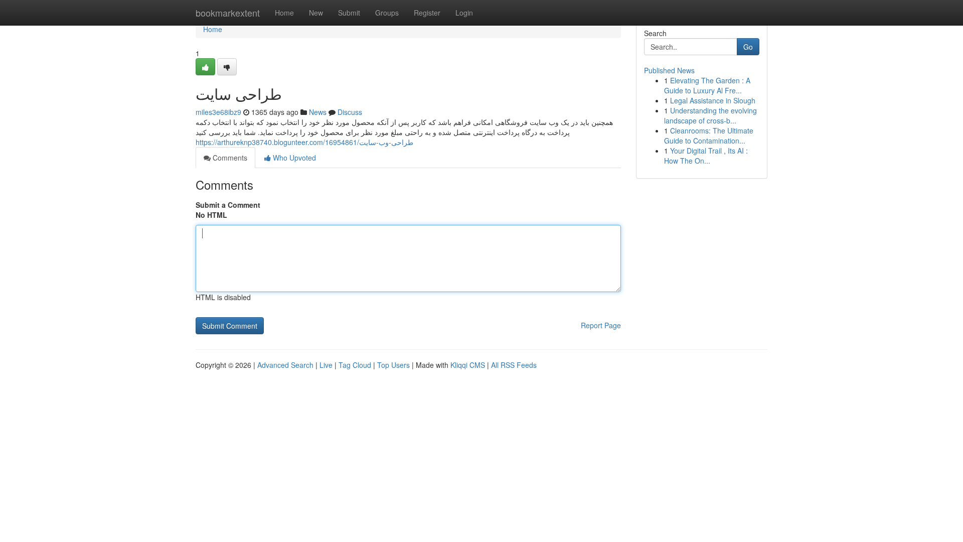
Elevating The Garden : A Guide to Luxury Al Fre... (707, 85)
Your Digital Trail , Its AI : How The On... (706, 156)
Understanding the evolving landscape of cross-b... (710, 115)
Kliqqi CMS (467, 365)
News (318, 112)
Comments (229, 158)
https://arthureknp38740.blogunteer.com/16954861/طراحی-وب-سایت (304, 142)
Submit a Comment (228, 205)
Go (748, 47)
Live (326, 365)
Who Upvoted (293, 158)
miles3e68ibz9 (218, 112)
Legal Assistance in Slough (712, 100)
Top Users (393, 365)
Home (284, 13)
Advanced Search (285, 365)
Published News (669, 70)
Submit (349, 13)
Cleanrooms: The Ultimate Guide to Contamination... (708, 135)
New (316, 13)
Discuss (350, 112)
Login (464, 13)
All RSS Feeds (514, 365)
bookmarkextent (228, 12)
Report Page (601, 325)
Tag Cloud (355, 365)
